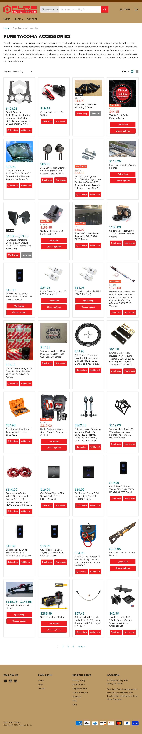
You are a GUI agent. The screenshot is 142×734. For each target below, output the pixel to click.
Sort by (7, 71)
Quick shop (12, 130)
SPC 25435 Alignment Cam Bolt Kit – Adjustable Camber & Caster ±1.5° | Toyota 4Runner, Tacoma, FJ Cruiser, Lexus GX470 (88, 182)
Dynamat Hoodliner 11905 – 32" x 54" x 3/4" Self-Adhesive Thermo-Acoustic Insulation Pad (18, 175)
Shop (17, 19)
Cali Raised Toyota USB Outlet (52, 114)
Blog (74, 704)
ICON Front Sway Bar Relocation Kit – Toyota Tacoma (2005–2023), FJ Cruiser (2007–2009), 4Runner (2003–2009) (121, 358)
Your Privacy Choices (11, 722)
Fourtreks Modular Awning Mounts (122, 166)
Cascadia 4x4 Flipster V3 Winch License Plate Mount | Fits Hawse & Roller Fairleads (121, 433)
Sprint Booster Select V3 (52, 617)
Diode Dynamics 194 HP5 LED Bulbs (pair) (53, 293)
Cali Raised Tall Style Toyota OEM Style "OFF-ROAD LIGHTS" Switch (121, 489)
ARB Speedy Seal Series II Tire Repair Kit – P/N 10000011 (19, 431)
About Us (76, 696)
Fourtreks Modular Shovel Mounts (122, 554)
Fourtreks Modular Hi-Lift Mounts (18, 607)
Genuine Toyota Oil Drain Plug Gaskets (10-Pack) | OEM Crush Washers (53, 354)
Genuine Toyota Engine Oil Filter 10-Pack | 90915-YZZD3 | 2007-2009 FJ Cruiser (19, 373)
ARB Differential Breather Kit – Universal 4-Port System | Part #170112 (53, 170)
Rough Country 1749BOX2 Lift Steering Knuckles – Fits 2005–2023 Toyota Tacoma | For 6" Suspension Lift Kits (19, 118)
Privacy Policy (78, 680)
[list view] (137, 72)
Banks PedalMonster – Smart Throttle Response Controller (53, 432)
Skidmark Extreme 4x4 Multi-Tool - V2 (51, 233)
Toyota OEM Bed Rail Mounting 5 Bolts (85, 106)
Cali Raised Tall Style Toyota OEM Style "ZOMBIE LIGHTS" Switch (18, 552)
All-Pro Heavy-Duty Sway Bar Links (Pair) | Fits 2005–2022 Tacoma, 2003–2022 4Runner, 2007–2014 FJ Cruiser (88, 434)
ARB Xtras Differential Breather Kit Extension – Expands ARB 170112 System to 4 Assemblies (87, 359)
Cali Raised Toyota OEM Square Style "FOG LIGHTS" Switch (52, 496)
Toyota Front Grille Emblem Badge (118, 117)
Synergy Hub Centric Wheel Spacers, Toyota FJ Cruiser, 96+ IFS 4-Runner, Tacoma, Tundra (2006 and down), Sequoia (19, 499)
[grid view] (133, 72)
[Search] (104, 9)
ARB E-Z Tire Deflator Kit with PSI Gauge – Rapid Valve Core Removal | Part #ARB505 (88, 561)
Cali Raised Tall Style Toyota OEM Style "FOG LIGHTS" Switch (52, 552)
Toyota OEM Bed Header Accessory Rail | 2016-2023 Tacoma (87, 236)
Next (80, 646)
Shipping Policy (79, 688)
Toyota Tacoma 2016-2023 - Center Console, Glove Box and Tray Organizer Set (121, 621)
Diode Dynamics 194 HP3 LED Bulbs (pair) (88, 293)
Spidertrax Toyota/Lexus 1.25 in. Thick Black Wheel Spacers (122, 233)
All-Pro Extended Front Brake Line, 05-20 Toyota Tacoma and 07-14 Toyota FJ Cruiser (88, 621)
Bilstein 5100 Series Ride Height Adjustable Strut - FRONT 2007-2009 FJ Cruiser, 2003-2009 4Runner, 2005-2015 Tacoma (122, 299)
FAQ (74, 700)
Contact (32, 19)
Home (6, 19)
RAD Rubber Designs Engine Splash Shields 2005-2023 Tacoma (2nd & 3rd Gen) (18, 244)
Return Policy (78, 684)
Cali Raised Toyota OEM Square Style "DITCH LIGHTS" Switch (87, 496)
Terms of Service (80, 692)
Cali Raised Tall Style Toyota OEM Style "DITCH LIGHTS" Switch (19, 296)
